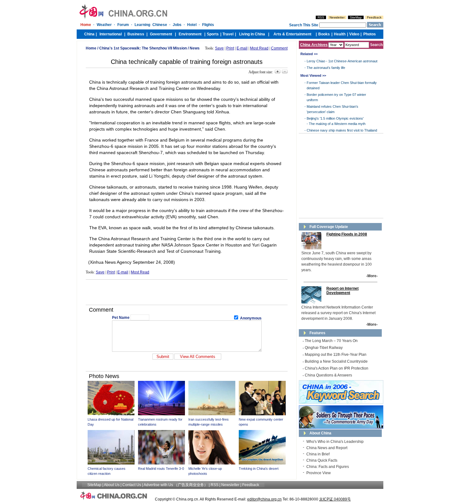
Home (91, 48)
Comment (279, 48)
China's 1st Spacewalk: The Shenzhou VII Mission (143, 48)
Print (230, 48)
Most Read (259, 48)
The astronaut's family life (326, 68)
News (195, 48)
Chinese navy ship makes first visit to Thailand (342, 130)
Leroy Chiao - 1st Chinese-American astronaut (342, 61)
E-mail (242, 48)
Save (219, 48)
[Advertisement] (187, 292)
